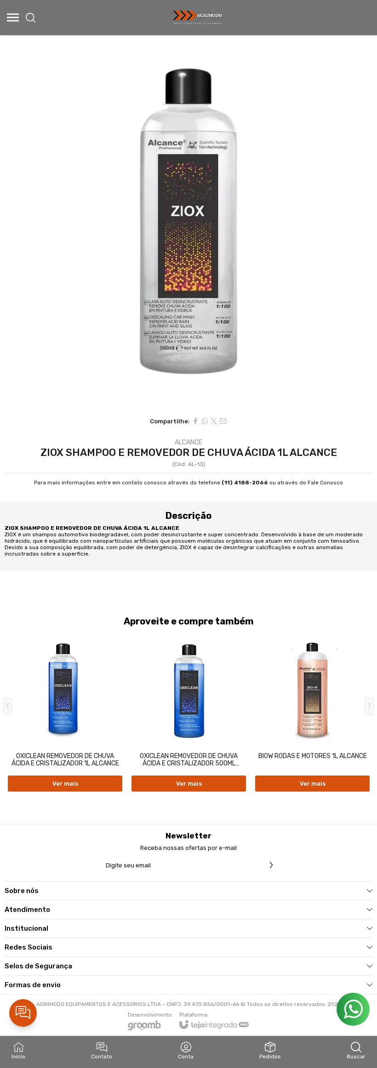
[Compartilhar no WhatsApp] (204, 421)
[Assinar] (271, 865)
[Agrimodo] (198, 17)
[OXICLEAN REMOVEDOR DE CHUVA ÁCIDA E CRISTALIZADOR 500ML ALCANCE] (189, 712)
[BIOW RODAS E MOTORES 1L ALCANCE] (312, 712)
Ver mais (65, 783)
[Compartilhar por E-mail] (223, 421)
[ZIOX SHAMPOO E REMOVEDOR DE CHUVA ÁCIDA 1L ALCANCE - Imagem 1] (188, 223)
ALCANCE (188, 442)
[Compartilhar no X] (214, 421)
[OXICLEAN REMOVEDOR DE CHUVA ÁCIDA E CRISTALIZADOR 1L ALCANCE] (65, 712)
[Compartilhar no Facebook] (195, 421)
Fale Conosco (325, 482)
